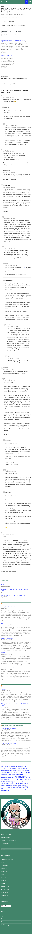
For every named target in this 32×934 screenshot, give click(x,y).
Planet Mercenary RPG (18, 779)
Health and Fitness (23, 770)
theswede (5, 96)
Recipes (3, 781)
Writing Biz (24, 789)
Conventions (6, 768)
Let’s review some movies (8, 667)
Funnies (3, 883)
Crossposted (4, 865)
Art (1, 862)
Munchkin (28, 777)
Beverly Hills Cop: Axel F (8, 607)
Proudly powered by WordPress (7, 932)
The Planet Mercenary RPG (8, 840)
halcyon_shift (6, 150)
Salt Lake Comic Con (6, 783)
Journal (2, 6)
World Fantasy (16, 789)
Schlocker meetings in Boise (8, 83)
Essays (3, 868)
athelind (6, 107)
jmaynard (5, 367)
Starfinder (19, 785)
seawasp (5, 533)
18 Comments (21, 14)
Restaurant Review (9, 781)
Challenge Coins (14, 766)
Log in (2, 916)
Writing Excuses (5, 790)
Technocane (4, 584)
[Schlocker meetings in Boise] (8, 61)
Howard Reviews (7, 604)
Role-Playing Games (18, 781)
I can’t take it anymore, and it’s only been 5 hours (14, 77)
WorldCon (11, 789)
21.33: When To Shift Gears (8, 743)
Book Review (5, 766)
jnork (6, 263)
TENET (3, 653)
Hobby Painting (3, 772)
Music (2, 779)
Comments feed (5, 922)
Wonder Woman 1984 (7, 638)
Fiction (3, 877)
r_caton (6, 246)
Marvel (2, 774)
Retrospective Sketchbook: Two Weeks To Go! (13, 595)
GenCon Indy (13, 770)
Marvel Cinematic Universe (9, 774)
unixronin (6, 217)
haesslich (8, 440)
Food (2, 880)
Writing (20, 789)
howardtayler (6, 185)
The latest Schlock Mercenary (12, 686)
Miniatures (4, 892)
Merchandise (6, 777)
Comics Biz (22, 766)
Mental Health (20, 774)
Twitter (16, 787)
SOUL (2, 623)
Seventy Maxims (8, 785)
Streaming (23, 785)
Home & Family (12, 772)
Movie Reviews (5, 843)
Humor (19, 772)
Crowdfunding (13, 768)
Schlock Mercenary (20, 783)
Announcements (5, 859)
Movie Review (18, 777)
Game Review (5, 770)
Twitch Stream (11, 787)
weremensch (6, 170)
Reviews (3, 895)
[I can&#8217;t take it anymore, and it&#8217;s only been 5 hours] (8, 46)
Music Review (6, 779)
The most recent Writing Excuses (12, 725)
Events (19, 768)
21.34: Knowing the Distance (9, 728)
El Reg (23, 267)
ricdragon (8, 492)
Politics (28, 779)
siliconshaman (9, 280)
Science (3, 785)
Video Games (5, 789)
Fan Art (25, 768)
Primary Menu (30, 2)
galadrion (9, 324)
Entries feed (4, 919)
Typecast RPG (23, 787)
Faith (22, 768)
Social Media (14, 785)
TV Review (3, 787)
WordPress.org (5, 925)
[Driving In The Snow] (22, 45)
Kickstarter (25, 772)
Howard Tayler (5, 2)
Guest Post (4, 886)
